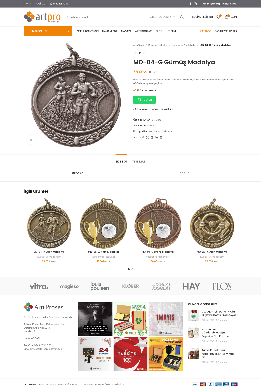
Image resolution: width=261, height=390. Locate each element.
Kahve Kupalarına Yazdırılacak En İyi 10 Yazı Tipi (217, 353)
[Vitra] (39, 286)
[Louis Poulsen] (100, 286)
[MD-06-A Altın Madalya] (103, 223)
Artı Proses (55, 316)
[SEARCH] (182, 17)
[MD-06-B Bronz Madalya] (157, 223)
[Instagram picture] (95, 319)
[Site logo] (42, 16)
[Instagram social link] (195, 3)
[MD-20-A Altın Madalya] (212, 223)
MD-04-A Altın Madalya (49, 252)
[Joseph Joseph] (161, 286)
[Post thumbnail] (193, 316)
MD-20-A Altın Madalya (212, 252)
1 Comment (221, 320)
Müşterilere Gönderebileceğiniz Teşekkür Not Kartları (215, 332)
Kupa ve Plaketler (158, 45)
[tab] (121, 159)
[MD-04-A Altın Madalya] (49, 223)
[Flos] (222, 286)
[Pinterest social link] (152, 137)
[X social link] (147, 137)
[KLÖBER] (130, 286)
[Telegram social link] (161, 137)
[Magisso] (69, 286)
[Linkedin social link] (156, 137)
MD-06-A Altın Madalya (103, 252)
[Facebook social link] (191, 3)
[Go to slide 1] (129, 269)
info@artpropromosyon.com (47, 348)
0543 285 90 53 (42, 345)
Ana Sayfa (138, 45)
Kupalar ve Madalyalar (184, 45)
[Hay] (191, 286)
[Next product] (144, 53)
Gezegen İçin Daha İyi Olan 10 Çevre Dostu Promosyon (219, 313)
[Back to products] (140, 53)
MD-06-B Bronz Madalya (158, 252)
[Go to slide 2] (132, 269)
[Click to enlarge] (30, 139)
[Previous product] (135, 53)
